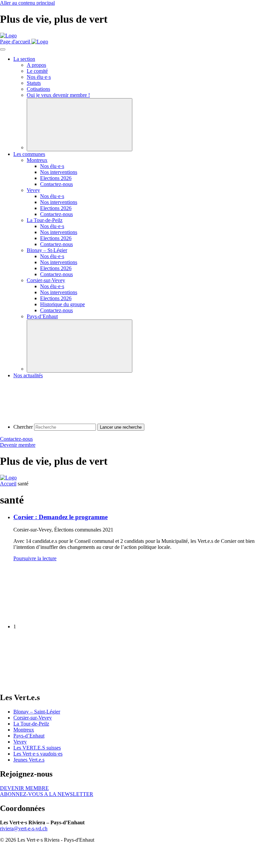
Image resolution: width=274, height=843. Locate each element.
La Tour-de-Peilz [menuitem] (44, 220)
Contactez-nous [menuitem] (56, 184)
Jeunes (28, 760)
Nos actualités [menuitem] (28, 375)
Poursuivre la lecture (34, 558)
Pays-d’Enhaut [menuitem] (42, 316)
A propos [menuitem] (36, 65)
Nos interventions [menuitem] (58, 172)
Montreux (23, 729)
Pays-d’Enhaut (28, 736)
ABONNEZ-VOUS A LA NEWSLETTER (46, 794)
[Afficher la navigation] (2, 49)
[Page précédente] (50, 615)
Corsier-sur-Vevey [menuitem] (46, 280)
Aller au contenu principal (27, 3)
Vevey (20, 742)
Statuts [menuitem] (34, 83)
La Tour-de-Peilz (31, 723)
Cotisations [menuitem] (38, 89)
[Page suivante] (50, 683)
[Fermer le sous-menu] (79, 124)
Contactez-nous (16, 439)
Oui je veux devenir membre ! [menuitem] (58, 95)
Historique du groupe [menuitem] (62, 304)
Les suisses (37, 748)
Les (37, 754)
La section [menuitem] (24, 59)
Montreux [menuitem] (37, 160)
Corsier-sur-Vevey (32, 717)
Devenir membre (17, 445)
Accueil (8, 483)
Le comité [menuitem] (37, 71)
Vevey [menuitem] (33, 190)
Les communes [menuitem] (29, 154)
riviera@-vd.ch (23, 828)
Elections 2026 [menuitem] (56, 178)
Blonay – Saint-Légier (36, 711)
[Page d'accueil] (8, 35)
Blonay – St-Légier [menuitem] (47, 250)
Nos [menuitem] (39, 77)
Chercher (23, 427)
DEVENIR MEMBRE (24, 788)
